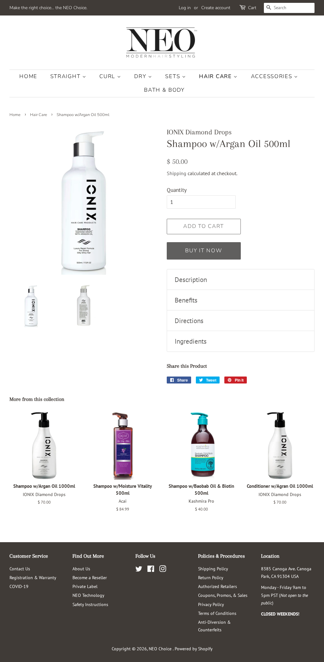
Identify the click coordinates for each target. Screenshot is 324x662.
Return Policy (210, 577)
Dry (141, 76)
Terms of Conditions (217, 613)
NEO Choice (161, 649)
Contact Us (19, 569)
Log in (185, 8)
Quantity (177, 190)
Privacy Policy (211, 604)
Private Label (84, 586)
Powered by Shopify (194, 649)
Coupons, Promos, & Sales (222, 595)
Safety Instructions (90, 604)
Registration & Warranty (32, 577)
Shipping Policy (213, 569)
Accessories (272, 76)
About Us (81, 569)
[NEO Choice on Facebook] (150, 570)
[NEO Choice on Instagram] (162, 570)
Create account (215, 8)
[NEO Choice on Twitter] (138, 570)
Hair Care (216, 76)
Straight (66, 76)
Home (28, 76)
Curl (108, 76)
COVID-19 (18, 586)
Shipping (176, 173)
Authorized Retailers (217, 586)
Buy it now (203, 250)
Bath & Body (164, 90)
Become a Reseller (89, 577)
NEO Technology (88, 595)
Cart (252, 8)
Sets (173, 76)
